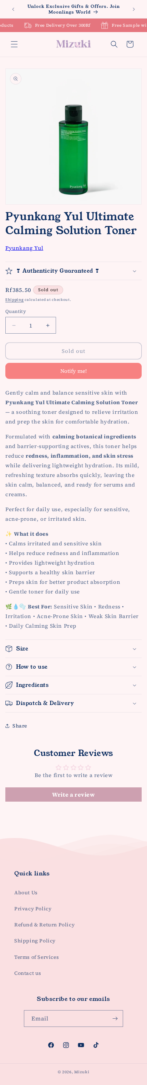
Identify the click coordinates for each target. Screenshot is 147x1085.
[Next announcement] (134, 9)
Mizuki (81, 1072)
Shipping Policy (35, 940)
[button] (14, 44)
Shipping (14, 299)
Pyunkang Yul (24, 248)
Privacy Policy (32, 908)
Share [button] (19, 725)
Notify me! (73, 371)
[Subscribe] (115, 1018)
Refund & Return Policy (44, 924)
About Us (26, 892)
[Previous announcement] (13, 9)
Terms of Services (36, 957)
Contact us (27, 973)
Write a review (73, 794)
